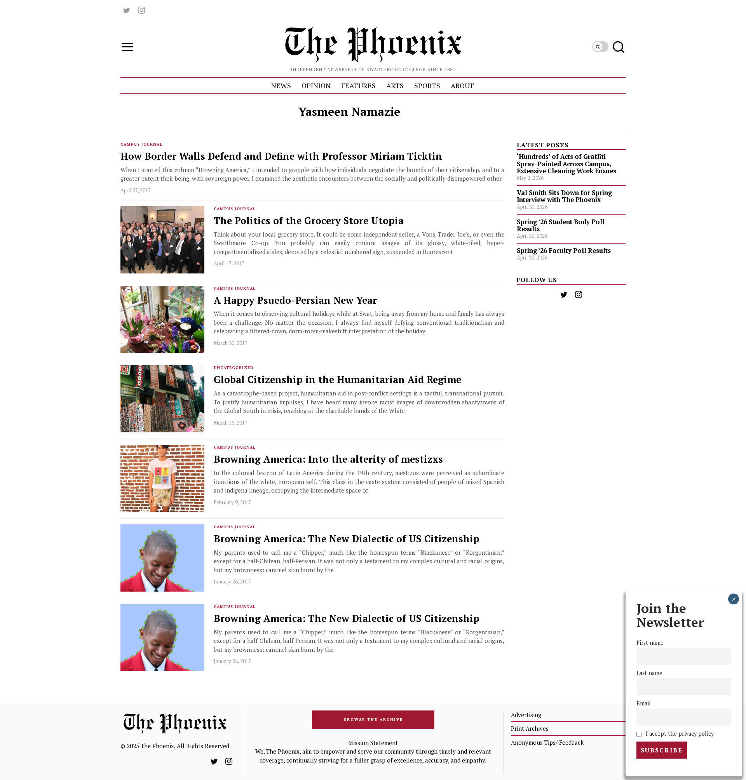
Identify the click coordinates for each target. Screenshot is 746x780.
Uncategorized (234, 367)
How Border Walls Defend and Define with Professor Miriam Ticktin (281, 156)
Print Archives (530, 728)
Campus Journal (141, 144)
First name (650, 642)
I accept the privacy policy (679, 733)
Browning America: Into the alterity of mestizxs (328, 459)
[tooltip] (126, 10)
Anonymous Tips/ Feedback (547, 742)
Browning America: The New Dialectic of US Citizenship (346, 539)
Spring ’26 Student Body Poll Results (561, 225)
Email (643, 703)
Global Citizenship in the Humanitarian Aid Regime (337, 379)
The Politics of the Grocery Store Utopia (309, 221)
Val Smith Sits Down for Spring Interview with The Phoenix (564, 196)
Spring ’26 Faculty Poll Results (564, 250)
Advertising (526, 715)
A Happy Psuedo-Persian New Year (295, 300)
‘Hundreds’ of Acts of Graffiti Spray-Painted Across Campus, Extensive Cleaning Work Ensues (566, 163)
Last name (649, 673)
